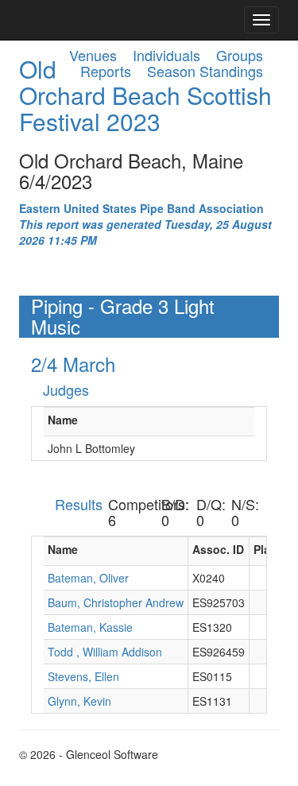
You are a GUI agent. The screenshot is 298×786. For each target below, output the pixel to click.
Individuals (166, 55)
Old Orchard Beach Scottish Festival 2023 (145, 95)
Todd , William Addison (105, 652)
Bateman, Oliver (88, 578)
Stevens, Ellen (83, 676)
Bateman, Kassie (90, 627)
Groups (239, 55)
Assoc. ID (218, 549)
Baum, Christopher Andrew (116, 602)
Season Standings (205, 70)
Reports (105, 70)
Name (63, 420)
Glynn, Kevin (79, 701)
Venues (93, 55)
